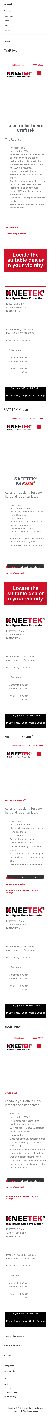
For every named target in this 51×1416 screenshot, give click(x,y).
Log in (6, 1384)
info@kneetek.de (22, 340)
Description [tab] (12, 228)
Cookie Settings (37, 395)
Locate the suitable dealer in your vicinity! (25, 260)
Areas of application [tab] (16, 234)
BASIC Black (13, 1026)
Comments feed (10, 1392)
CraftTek (10, 50)
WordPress (27, 1411)
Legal (24, 395)
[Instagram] (15, 322)
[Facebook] (9, 322)
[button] (39, 73)
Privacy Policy (13, 395)
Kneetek (8, 4)
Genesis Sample (28, 1408)
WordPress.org (10, 1396)
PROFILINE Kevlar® (18, 736)
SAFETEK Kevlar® (17, 409)
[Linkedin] (22, 322)
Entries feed (9, 1388)
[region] (25, 1072)
